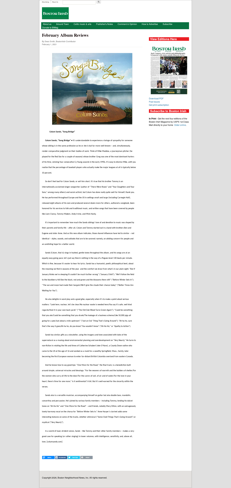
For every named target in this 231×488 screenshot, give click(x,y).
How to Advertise (150, 24)
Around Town (62, 24)
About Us (55, 2)
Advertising (45, 2)
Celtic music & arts (82, 24)
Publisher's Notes (104, 24)
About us (47, 24)
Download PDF (156, 98)
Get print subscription (159, 104)
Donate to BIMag (50, 27)
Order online (180, 124)
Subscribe (167, 24)
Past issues (154, 101)
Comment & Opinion (127, 24)
